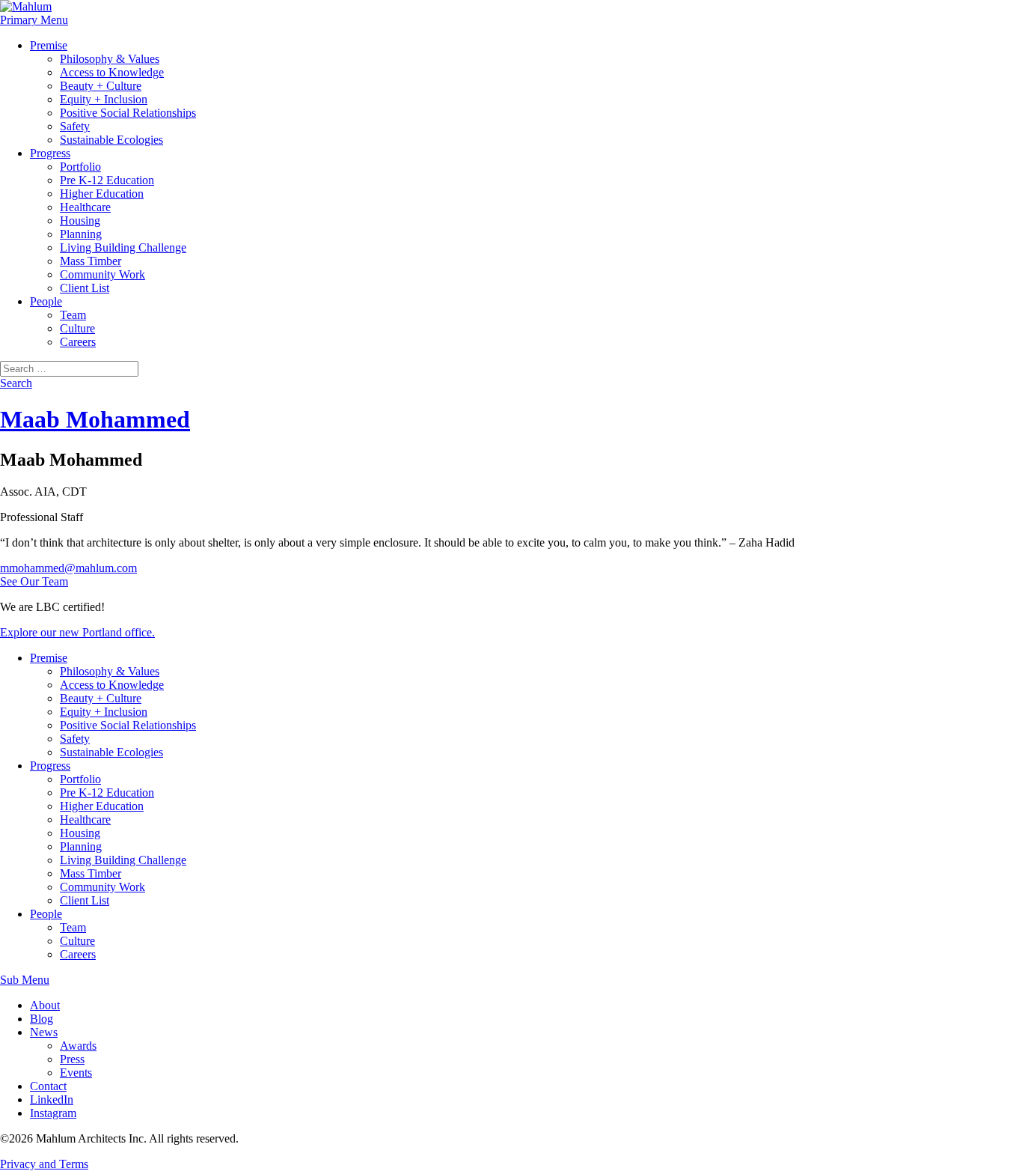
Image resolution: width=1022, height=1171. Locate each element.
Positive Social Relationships (128, 112)
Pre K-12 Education (107, 180)
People (46, 301)
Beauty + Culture (100, 85)
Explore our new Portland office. (77, 632)
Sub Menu (24, 979)
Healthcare (85, 207)
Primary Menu (34, 19)
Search (16, 383)
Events (76, 1072)
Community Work (102, 274)
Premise (48, 45)
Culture (77, 328)
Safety (75, 126)
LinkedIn (51, 1099)
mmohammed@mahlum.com (68, 568)
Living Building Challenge (123, 247)
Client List (84, 288)
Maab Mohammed (95, 419)
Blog (41, 1018)
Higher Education (102, 193)
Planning (81, 234)
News (44, 1032)
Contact (48, 1086)
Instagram (53, 1113)
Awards (78, 1045)
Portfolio (80, 166)
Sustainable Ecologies (111, 139)
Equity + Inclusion (103, 99)
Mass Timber (90, 261)
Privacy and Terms (44, 1164)
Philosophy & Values (109, 58)
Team (73, 314)
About (45, 1005)
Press (72, 1059)
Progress (50, 153)
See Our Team (34, 581)
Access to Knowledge (112, 72)
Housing (80, 220)
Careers (78, 341)
